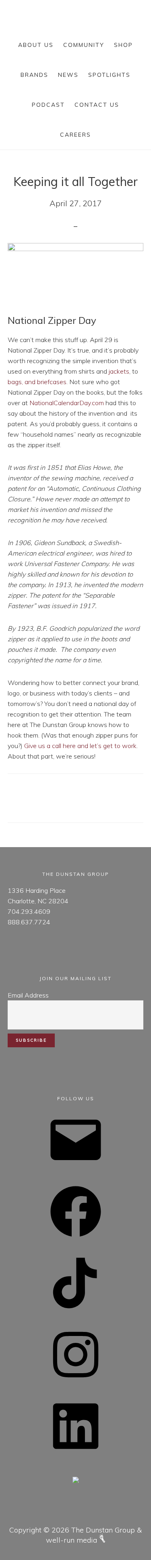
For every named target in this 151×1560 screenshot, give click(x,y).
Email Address (28, 995)
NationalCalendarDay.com (66, 403)
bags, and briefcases (37, 382)
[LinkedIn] (75, 1454)
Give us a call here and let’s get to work (80, 746)
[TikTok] (75, 1311)
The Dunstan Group (75, 14)
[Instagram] (75, 1382)
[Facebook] (75, 1239)
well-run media (72, 1540)
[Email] (75, 1168)
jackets (119, 371)
